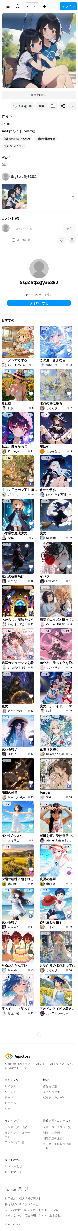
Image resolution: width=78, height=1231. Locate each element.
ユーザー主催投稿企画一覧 (57, 1146)
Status (42, 1215)
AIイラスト (12, 1086)
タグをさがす (51, 1092)
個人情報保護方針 (30, 1198)
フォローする (39, 303)
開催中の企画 (51, 1133)
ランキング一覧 (14, 1142)
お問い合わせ (13, 1215)
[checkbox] (13, 240)
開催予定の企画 (53, 1138)
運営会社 (55, 1215)
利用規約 (10, 1198)
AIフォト (10, 1092)
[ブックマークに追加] (53, 106)
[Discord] (13, 1189)
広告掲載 (30, 1215)
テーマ (9, 1097)
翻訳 (4, 164)
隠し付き (21, 240)
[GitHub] (26, 1189)
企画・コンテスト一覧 (57, 1127)
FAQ (55, 1210)
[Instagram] (20, 1189)
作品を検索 (50, 1086)
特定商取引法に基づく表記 (21, 1204)
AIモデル (10, 1103)
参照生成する (39, 95)
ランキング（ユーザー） (17, 1135)
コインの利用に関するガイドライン (27, 1210)
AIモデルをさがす (54, 1097)
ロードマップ (13, 1172)
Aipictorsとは (13, 1166)
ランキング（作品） (17, 1127)
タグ (7, 1109)
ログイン (68, 6)
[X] (7, 1189)
